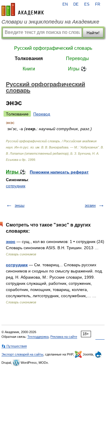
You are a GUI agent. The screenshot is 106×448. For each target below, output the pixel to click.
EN (65, 4)
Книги (29, 68)
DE (76, 4)
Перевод (41, 114)
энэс (10, 241)
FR (97, 4)
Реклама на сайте (63, 336)
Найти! (93, 32)
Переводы (77, 58)
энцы (19, 205)
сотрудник (15, 186)
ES (87, 4)
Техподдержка (38, 336)
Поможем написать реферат (59, 172)
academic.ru (22, 9)
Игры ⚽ (77, 68)
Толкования (29, 58)
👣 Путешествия (14, 346)
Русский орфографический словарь (53, 48)
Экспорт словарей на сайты (22, 354)
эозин (90, 205)
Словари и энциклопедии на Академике (50, 22)
